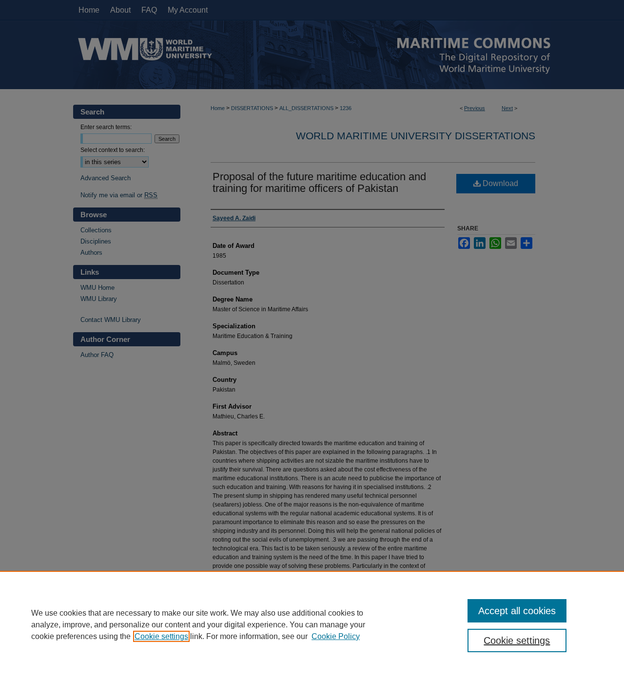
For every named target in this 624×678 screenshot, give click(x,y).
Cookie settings (161, 636)
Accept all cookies (517, 610)
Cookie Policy (336, 636)
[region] (312, 624)
